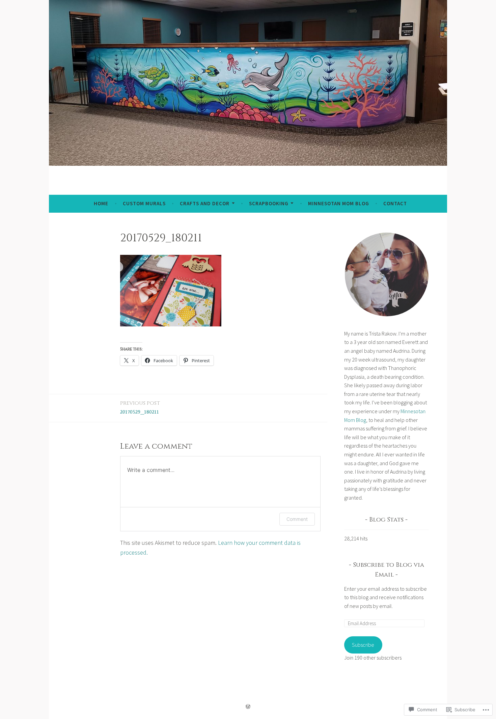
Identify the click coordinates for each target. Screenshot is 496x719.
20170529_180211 (140, 407)
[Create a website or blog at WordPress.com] (248, 706)
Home (101, 203)
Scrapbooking (268, 203)
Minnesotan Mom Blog (338, 203)
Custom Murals (144, 203)
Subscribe (363, 644)
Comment (297, 519)
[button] (386, 274)
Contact (395, 203)
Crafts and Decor (204, 203)
